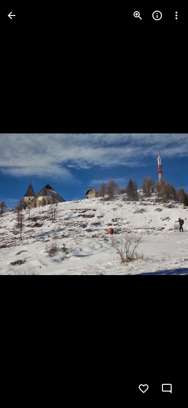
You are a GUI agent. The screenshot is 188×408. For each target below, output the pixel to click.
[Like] (143, 388)
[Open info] (157, 15)
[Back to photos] (11, 15)
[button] (26, 204)
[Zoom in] (138, 15)
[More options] (176, 15)
